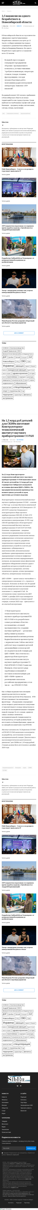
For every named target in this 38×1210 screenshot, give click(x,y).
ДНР (4, 357)
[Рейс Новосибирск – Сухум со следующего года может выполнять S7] (19, 157)
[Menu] (3, 3)
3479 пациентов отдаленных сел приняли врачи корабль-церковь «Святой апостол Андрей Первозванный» (18, 228)
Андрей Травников (9, 351)
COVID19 (5, 348)
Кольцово (24, 357)
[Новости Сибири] (19, 3)
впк (4, 113)
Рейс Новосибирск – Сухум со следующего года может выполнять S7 (17, 170)
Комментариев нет (29, 26)
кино (4, 377)
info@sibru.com (14, 1187)
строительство (15, 391)
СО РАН (5, 770)
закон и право (7, 373)
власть (4, 370)
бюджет (33, 366)
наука (32, 380)
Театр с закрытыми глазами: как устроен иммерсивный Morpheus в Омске (17, 291)
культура (30, 377)
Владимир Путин (28, 354)
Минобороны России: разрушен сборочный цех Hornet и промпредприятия (18, 322)
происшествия (7, 387)
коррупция (22, 377)
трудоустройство (25, 113)
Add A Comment (19, 333)
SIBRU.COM (28, 1179)
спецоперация (21, 387)
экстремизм (8, 398)
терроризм (8, 395)
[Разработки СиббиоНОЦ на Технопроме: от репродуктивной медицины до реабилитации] (19, 246)
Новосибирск (8, 361)
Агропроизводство (17, 348)
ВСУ (19, 351)
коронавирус (12, 377)
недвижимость (8, 383)
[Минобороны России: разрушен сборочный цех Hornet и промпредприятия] (19, 309)
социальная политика (12, 113)
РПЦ (17, 361)
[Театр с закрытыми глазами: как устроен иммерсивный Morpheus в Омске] (19, 278)
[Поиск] (35, 3)
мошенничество (17, 380)
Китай (18, 357)
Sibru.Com (5, 26)
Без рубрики (20, 439)
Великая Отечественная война (12, 354)
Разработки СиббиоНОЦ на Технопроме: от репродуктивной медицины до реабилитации (18, 260)
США (29, 361)
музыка (26, 380)
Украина (8, 365)
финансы (27, 395)
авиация (20, 366)
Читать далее (6, 174)
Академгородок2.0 (8, 767)
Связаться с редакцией (12, 1154)
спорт (5, 391)
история (32, 373)
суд (23, 391)
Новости (19, 26)
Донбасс (11, 357)
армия (27, 366)
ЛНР (30, 357)
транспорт (18, 395)
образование (21, 383)
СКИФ (30, 767)
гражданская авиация (17, 370)
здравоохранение (20, 373)
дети (29, 370)
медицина (6, 380)
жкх (33, 370)
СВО (23, 361)
